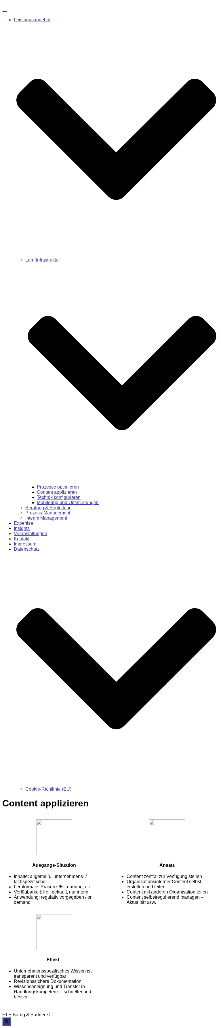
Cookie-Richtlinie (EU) (48, 789)
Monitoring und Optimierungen (68, 502)
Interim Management (46, 518)
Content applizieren (57, 492)
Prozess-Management (47, 512)
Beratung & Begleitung (48, 507)
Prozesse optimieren (58, 487)
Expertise (23, 523)
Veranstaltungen (30, 533)
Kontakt (21, 538)
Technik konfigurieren (59, 497)
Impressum (25, 543)
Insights (22, 528)
